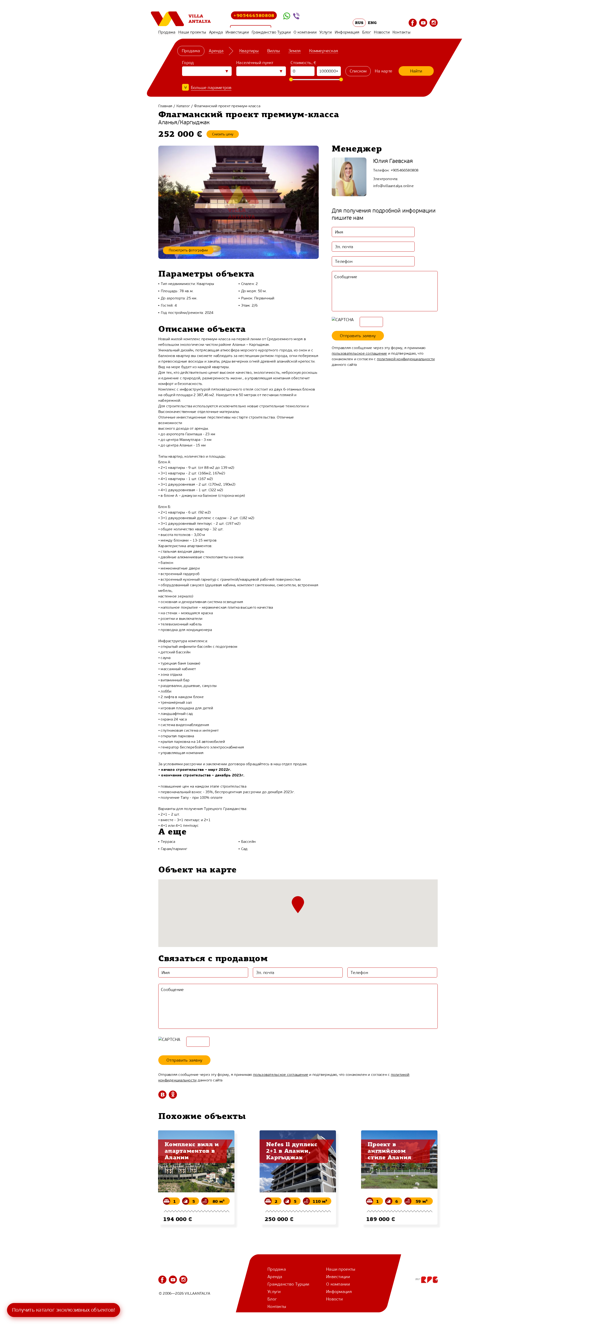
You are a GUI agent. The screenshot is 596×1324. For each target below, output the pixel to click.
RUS (359, 22)
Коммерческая (323, 50)
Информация (347, 32)
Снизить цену (222, 134)
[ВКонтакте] (162, 1095)
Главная (165, 106)
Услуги (325, 32)
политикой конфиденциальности (406, 359)
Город (188, 62)
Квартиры (249, 50)
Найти (416, 71)
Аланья (167, 122)
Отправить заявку (358, 335)
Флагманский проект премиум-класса (227, 106)
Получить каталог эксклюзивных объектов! (63, 1310)
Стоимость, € (303, 62)
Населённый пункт (255, 62)
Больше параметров (211, 87)
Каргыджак (195, 122)
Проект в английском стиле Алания (389, 1150)
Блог (366, 32)
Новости (382, 32)
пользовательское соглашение (359, 353)
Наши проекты (192, 32)
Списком (358, 71)
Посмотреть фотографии (188, 250)
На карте (383, 71)
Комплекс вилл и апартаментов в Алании (192, 1150)
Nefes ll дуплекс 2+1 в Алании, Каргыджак (292, 1150)
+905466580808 (253, 15)
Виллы (273, 50)
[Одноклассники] (173, 1095)
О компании (305, 32)
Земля (294, 50)
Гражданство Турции (271, 32)
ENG (372, 22)
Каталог (183, 106)
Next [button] (443, 1171)
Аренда (216, 32)
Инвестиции (237, 32)
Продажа (167, 32)
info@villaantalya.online (393, 186)
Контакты (401, 32)
